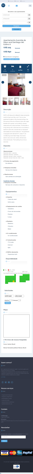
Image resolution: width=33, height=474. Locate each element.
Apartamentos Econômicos (8, 402)
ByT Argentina (11, 461)
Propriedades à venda (7, 398)
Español (23, 1)
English (17, 1)
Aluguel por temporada (7, 394)
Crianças (15, 300)
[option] (16, 84)
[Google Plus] (12, 382)
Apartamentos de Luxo (7, 403)
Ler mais (3, 377)
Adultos (7, 300)
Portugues (11, 1)
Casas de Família (5, 400)
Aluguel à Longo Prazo (7, 396)
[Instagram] (9, 382)
